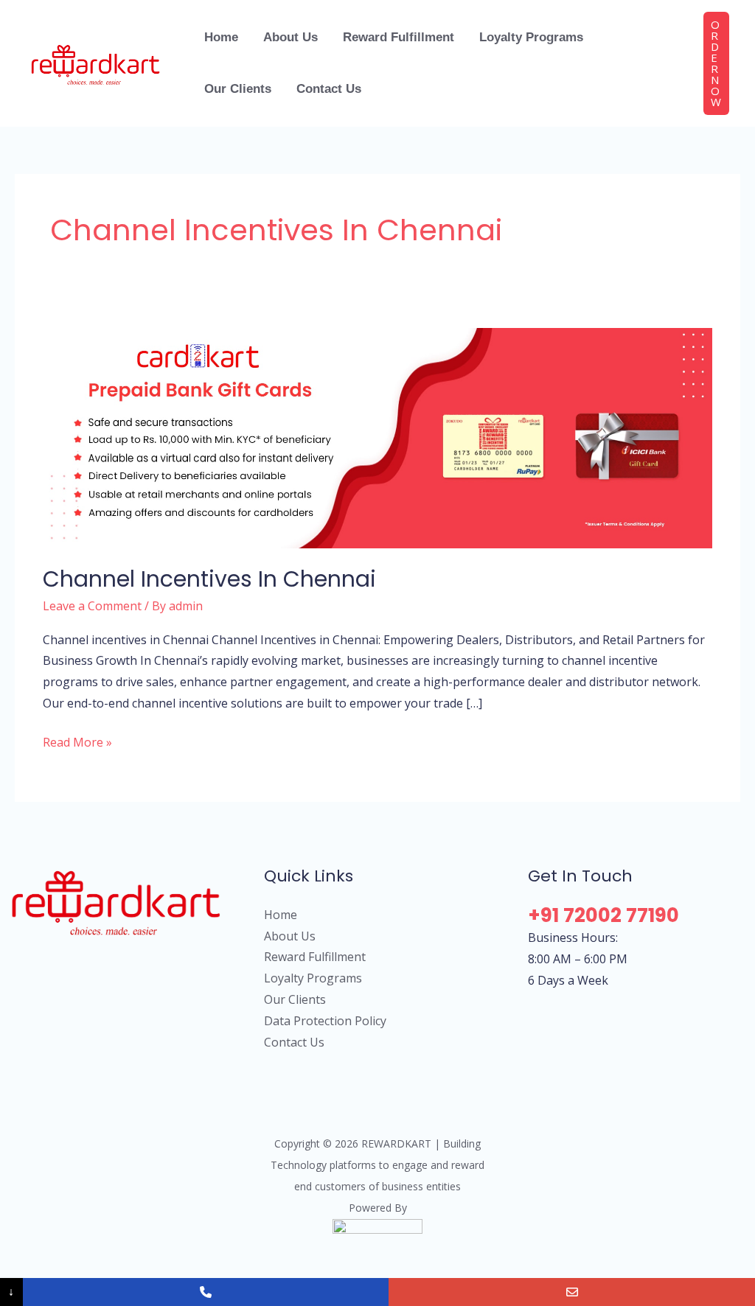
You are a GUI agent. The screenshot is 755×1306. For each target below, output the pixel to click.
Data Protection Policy (325, 1021)
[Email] (572, 1292)
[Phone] (206, 1292)
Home (280, 915)
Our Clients (295, 999)
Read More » (77, 741)
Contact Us (294, 1042)
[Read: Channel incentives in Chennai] (377, 437)
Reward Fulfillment (315, 957)
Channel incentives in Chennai (209, 579)
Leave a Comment (92, 606)
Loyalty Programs (313, 978)
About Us (290, 936)
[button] (716, 63)
